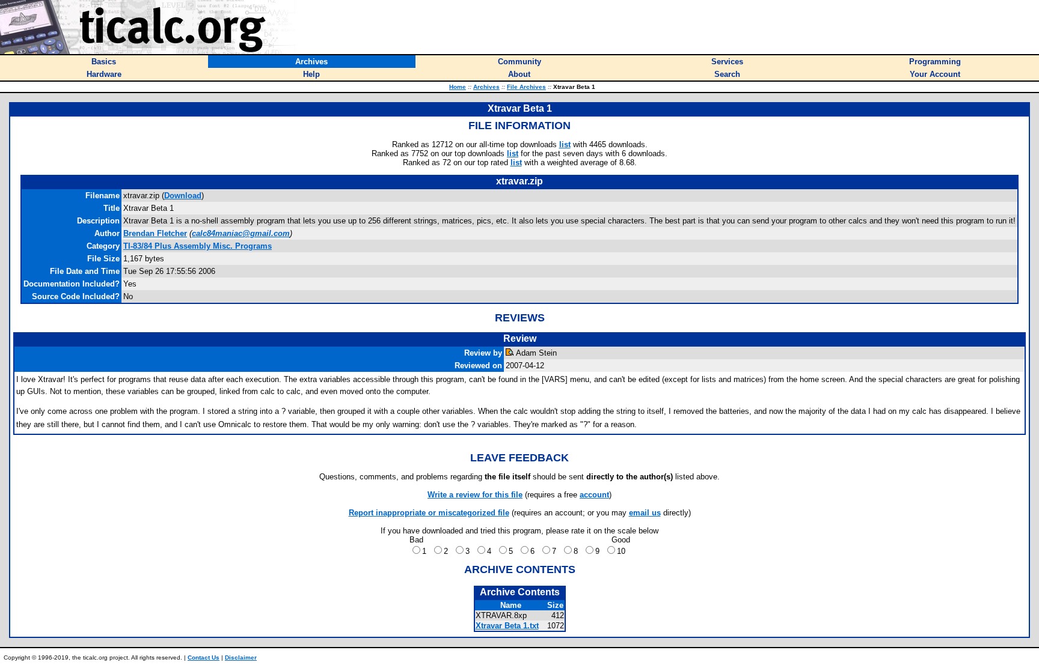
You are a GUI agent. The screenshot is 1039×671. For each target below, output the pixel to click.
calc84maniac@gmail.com (241, 233)
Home (457, 86)
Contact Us (203, 657)
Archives (486, 86)
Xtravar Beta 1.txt (507, 625)
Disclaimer (241, 657)
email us (645, 512)
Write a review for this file (475, 494)
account (594, 494)
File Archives (526, 86)
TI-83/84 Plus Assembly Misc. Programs (197, 245)
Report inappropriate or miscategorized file (429, 512)
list (565, 144)
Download (182, 195)
